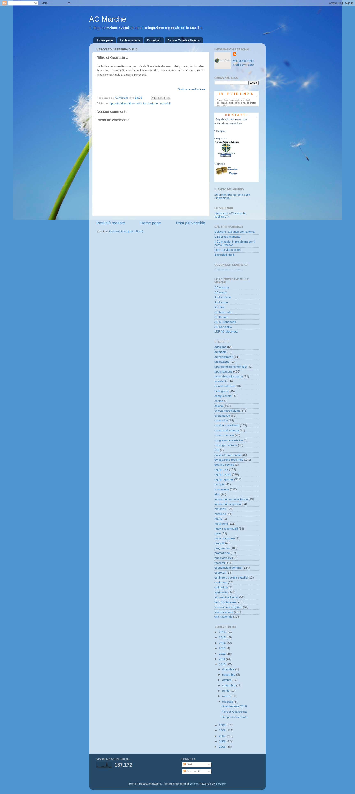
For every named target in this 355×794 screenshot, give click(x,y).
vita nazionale (223, 616)
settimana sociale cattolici (231, 577)
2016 (222, 632)
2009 (222, 725)
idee (217, 494)
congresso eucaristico (228, 440)
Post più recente (110, 223)
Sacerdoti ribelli (224, 254)
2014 (222, 643)
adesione (220, 347)
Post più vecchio (190, 223)
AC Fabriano (222, 297)
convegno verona (225, 445)
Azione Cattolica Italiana (184, 40)
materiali (165, 103)
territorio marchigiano (228, 607)
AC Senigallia (223, 326)
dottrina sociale (224, 464)
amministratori (223, 356)
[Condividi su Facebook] (165, 98)
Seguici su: (221, 138)
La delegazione (130, 40)
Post (189, 764)
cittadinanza (222, 415)
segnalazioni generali (228, 567)
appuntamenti (223, 371)
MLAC (218, 518)
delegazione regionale (228, 459)
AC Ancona (221, 287)
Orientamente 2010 (234, 706)
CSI (216, 450)
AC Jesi (219, 307)
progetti (219, 543)
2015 (222, 637)
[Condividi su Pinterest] (169, 98)
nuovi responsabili (226, 528)
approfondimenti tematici (125, 103)
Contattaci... (222, 131)
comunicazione (224, 435)
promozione (222, 553)
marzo (226, 696)
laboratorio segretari (227, 504)
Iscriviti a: (220, 164)
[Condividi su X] (161, 98)
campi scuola (223, 396)
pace (217, 533)
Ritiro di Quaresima (234, 711)
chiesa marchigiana (227, 410)
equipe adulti (222, 474)
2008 (222, 730)
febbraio (228, 701)
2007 (222, 736)
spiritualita (221, 592)
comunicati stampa (226, 430)
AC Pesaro (221, 317)
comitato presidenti (226, 425)
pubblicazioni (222, 557)
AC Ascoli (220, 292)
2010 (222, 664)
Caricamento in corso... (229, 269)
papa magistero (224, 538)
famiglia (219, 484)
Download (153, 40)
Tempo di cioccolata (234, 717)
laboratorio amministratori (231, 499)
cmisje (194, 783)
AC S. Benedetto (225, 322)
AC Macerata (223, 312)
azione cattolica (224, 386)
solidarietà (221, 587)
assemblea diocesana (228, 376)
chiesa (218, 405)
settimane (220, 582)
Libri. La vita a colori (227, 249)
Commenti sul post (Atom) (126, 231)
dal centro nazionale (227, 455)
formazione (150, 103)
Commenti (193, 771)
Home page (105, 40)
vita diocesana (223, 612)
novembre (229, 674)
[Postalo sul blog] (157, 98)
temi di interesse (225, 602)
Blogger (221, 783)
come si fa (221, 420)
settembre (229, 685)
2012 (222, 653)
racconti (219, 562)
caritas (218, 400)
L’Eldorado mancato (227, 236)
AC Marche (107, 19)
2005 (222, 746)
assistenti (220, 381)
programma (222, 548)
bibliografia (221, 391)
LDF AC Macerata (226, 331)
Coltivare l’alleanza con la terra (234, 231)
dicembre (228, 669)
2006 (222, 741)
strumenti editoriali (226, 597)
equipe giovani (223, 479)
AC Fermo (221, 302)
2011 (222, 659)
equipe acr (221, 469)
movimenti (221, 523)
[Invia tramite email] (153, 98)
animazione (221, 361)
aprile (226, 690)
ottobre (227, 679)
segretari (220, 572)
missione (220, 513)
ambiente (220, 351)
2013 (222, 648)
